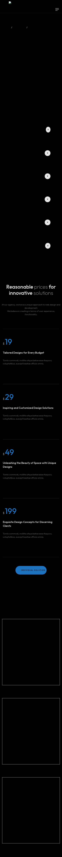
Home (6, 27)
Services (19, 27)
